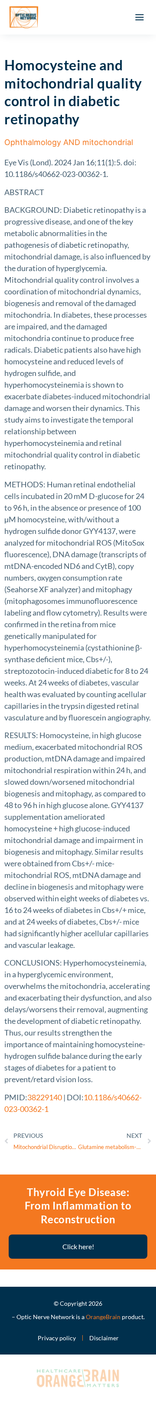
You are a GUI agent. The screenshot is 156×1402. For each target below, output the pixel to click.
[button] (139, 17)
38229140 (44, 1097)
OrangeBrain (103, 1316)
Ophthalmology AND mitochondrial (68, 142)
